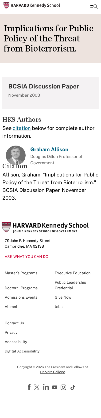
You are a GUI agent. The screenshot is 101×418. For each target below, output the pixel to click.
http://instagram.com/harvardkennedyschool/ (64, 388)
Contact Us (14, 323)
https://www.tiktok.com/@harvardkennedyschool (73, 387)
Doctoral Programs (21, 288)
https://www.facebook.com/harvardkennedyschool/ (29, 387)
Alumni (11, 306)
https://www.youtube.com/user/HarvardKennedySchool (55, 387)
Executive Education (72, 273)
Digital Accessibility (22, 351)
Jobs (58, 306)
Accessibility (16, 342)
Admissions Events (21, 297)
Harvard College (52, 372)
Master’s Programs (21, 273)
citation (22, 128)
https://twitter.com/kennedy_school (37, 388)
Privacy (11, 332)
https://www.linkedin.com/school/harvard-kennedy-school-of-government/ (46, 387)
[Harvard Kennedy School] (32, 5)
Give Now (63, 297)
